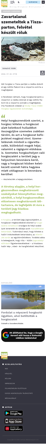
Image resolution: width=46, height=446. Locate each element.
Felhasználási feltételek (15, 388)
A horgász (6, 220)
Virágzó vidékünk (11, 11)
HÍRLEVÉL (8, 373)
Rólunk (8, 378)
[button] (43, 6)
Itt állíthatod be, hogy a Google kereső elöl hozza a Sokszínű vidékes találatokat (26, 335)
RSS (6, 369)
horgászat (23, 7)
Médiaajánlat (10, 398)
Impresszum (10, 383)
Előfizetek (33, 2)
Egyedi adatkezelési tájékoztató (19, 393)
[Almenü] (12, 2)
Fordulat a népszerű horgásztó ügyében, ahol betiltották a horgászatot (21, 316)
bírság (14, 7)
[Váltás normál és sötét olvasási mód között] (18, 2)
